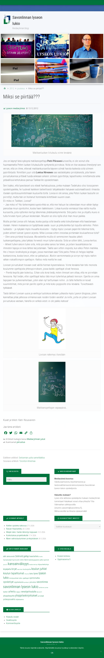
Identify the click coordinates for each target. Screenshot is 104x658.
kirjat (14, 568)
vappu (18, 592)
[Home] (4, 88)
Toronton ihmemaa (27, 461)
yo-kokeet (41, 596)
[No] (101, 651)
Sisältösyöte (11, 620)
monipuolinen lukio (15, 578)
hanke (40, 556)
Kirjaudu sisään (12, 617)
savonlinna (42, 581)
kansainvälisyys (18, 564)
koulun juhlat (39, 569)
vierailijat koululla (28, 591)
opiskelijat (8, 581)
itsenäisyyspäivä (33, 560)
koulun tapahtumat (13, 573)
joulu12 (5, 564)
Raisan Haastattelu (14, 528)
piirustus (21, 442)
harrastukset (7, 560)
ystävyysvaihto (9, 599)
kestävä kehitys (33, 564)
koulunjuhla (27, 569)
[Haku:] (26, 479)
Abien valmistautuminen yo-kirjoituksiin (22, 538)
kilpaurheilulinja (43, 564)
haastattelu (34, 556)
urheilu (11, 591)
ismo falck (24, 560)
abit (4, 556)
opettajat (26, 578)
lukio (31, 573)
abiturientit (11, 556)
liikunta (26, 574)
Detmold (19, 556)
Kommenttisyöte (13, 623)
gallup (26, 556)
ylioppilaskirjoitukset (26, 595)
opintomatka (34, 578)
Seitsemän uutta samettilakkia (32, 457)
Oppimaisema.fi (63, 559)
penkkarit (26, 582)
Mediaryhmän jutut (36, 439)
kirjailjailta (7, 569)
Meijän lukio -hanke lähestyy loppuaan (21, 532)
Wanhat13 (39, 592)
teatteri (5, 592)
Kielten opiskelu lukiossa (16, 525)
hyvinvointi (16, 560)
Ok (52, 652)
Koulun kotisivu (63, 556)
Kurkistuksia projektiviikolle (17, 535)
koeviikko (19, 569)
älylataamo (20, 599)
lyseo (36, 573)
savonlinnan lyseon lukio (20, 587)
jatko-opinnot (44, 560)
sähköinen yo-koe (43, 587)
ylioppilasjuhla (9, 596)
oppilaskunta (19, 582)
